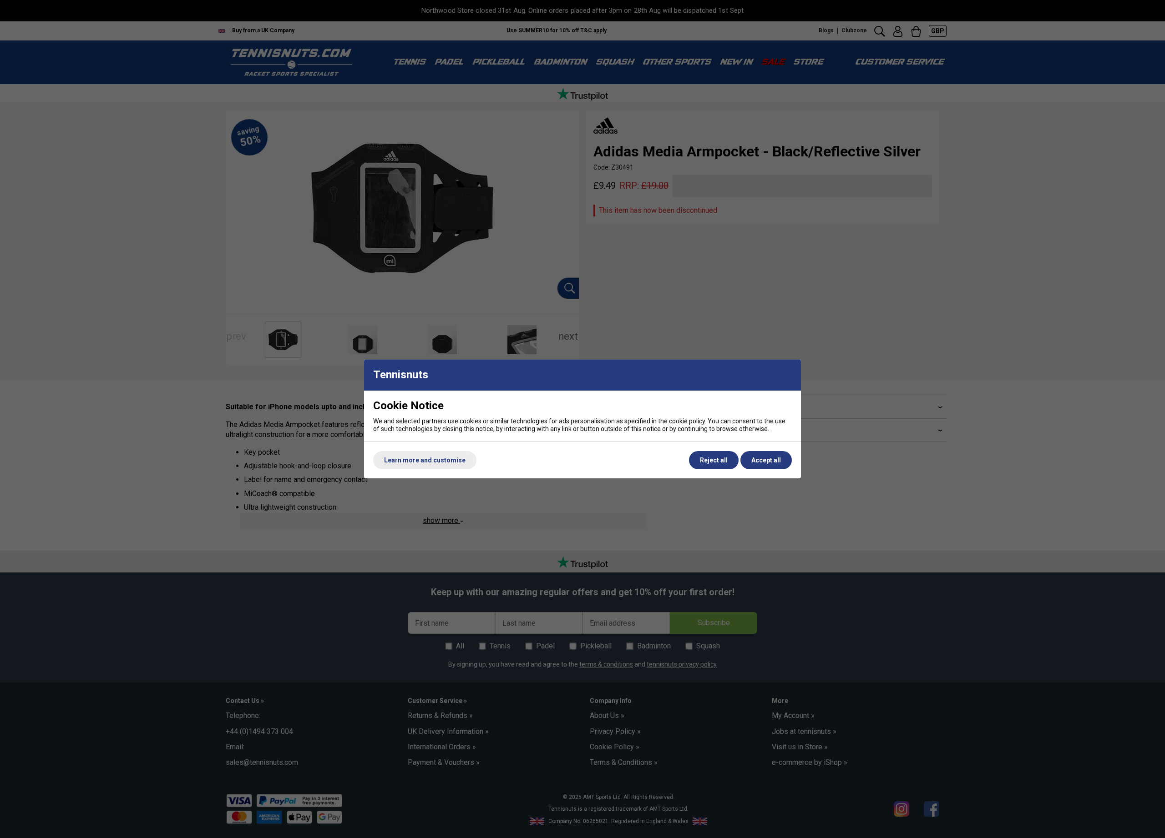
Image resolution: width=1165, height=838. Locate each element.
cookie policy (687, 421)
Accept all (766, 460)
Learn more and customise (425, 460)
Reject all (714, 460)
